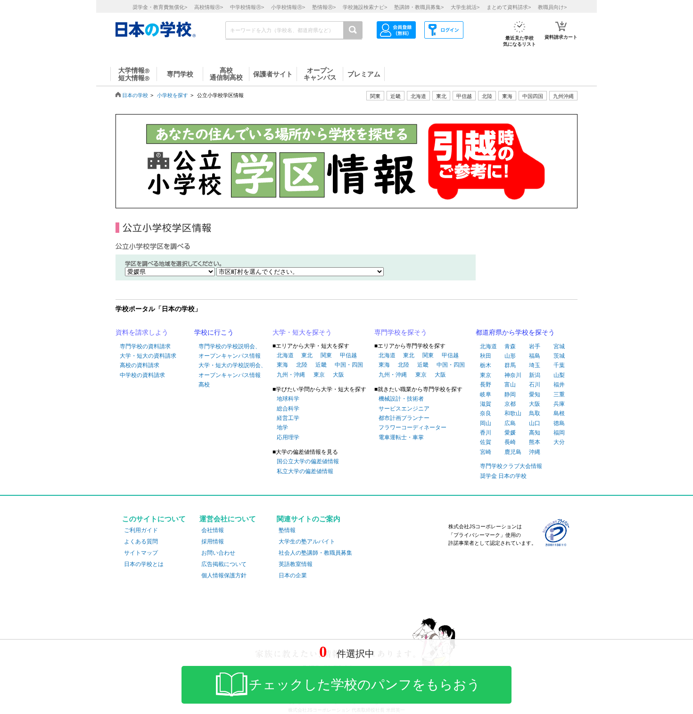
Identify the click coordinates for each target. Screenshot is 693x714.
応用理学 (288, 437)
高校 (204, 384)
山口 (534, 423)
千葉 (559, 365)
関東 (326, 355)
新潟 (534, 375)
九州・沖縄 (291, 374)
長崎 (510, 442)
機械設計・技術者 (401, 398)
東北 (307, 355)
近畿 (321, 364)
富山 (510, 384)
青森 (510, 346)
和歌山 (512, 413)
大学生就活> (465, 7)
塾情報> (324, 7)
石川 (534, 384)
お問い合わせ (218, 553)
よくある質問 (141, 541)
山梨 (559, 375)
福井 (559, 384)
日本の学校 (135, 95)
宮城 (559, 346)
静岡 (510, 394)
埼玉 (534, 365)
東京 (319, 374)
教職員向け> (552, 7)
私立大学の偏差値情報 (305, 471)
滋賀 (485, 404)
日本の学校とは (144, 564)
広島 (510, 423)
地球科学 (288, 398)
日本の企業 (293, 575)
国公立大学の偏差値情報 (308, 461)
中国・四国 (349, 364)
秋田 (485, 356)
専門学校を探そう (400, 332)
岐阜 (485, 394)
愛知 (534, 394)
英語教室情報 (296, 564)
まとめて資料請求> (509, 7)
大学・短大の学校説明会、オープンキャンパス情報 (232, 370)
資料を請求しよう (142, 332)
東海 (282, 364)
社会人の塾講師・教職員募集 (315, 553)
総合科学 (288, 408)
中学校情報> (247, 7)
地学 (282, 427)
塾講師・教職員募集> (419, 7)
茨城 (559, 356)
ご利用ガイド (141, 530)
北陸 (301, 364)
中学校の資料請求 (142, 375)
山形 (510, 356)
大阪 (338, 374)
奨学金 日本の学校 (503, 476)
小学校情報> (288, 7)
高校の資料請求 (139, 365)
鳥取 (534, 413)
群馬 (510, 365)
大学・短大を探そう (302, 332)
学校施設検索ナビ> (365, 7)
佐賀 (485, 442)
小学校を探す (172, 95)
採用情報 (212, 541)
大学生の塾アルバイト (307, 541)
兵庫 (559, 404)
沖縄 (534, 452)
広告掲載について (224, 564)
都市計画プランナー (404, 418)
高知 (534, 432)
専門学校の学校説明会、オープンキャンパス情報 (229, 351)
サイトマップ (141, 553)
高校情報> (208, 7)
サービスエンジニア (404, 408)
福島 (534, 356)
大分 (559, 442)
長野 (485, 384)
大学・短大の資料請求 (148, 356)
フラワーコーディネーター (412, 427)
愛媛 (510, 432)
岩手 (534, 346)
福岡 (559, 432)
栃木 (485, 365)
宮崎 (485, 452)
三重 (559, 394)
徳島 (559, 423)
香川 (485, 432)
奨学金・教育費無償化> (159, 7)
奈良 (485, 413)
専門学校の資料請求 (145, 346)
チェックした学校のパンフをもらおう (364, 684)
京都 (510, 404)
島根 (559, 413)
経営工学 (288, 418)
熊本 (534, 442)
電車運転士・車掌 (401, 437)
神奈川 (512, 375)
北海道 (418, 96)
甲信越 (348, 355)
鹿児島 (512, 452)
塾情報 (287, 530)
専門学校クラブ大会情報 (511, 466)
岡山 (485, 423)
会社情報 (212, 530)
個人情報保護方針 (224, 575)
